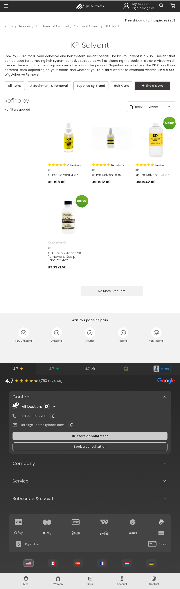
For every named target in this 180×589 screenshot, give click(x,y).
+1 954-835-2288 (33, 416)
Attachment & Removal (52, 26)
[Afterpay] (132, 522)
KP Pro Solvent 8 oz (107, 175)
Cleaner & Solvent (86, 26)
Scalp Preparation (22, 96)
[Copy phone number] (53, 416)
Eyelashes (135, 96)
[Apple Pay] (47, 533)
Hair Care (121, 85)
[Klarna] (161, 533)
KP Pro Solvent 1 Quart (152, 175)
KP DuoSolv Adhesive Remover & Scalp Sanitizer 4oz (64, 257)
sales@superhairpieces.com (42, 425)
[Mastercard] (47, 522)
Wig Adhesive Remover (22, 74)
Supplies (24, 26)
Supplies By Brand (91, 85)
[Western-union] (104, 522)
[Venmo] (132, 533)
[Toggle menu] (6, 6)
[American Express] (75, 522)
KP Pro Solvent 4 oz (63, 175)
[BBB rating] (162, 369)
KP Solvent (111, 26)
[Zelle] (75, 533)
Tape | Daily (161, 96)
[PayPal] (161, 522)
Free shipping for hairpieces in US (150, 20)
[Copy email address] (71, 425)
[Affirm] (104, 533)
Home (9, 26)
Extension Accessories (63, 96)
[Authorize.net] (126, 369)
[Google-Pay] (18, 533)
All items (15, 85)
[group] (90, 381)
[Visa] (18, 522)
